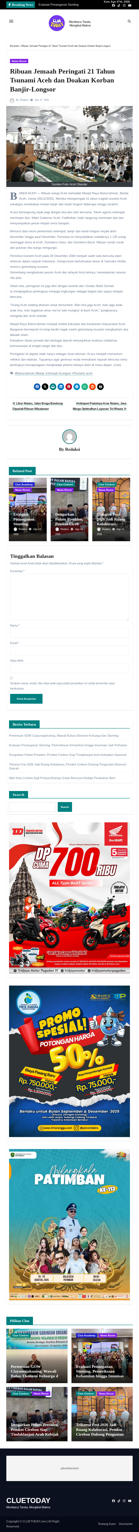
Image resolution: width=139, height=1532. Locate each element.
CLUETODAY (28, 1500)
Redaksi (24, 100)
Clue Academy (24, 484)
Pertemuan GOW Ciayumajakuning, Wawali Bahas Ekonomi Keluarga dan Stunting (64, 735)
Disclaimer (126, 1523)
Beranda (14, 46)
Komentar (17, 571)
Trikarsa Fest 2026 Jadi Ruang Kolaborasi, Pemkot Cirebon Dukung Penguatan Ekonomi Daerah (100, 1431)
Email (14, 643)
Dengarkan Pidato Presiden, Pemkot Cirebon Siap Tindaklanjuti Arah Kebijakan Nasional (68, 754)
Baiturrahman (25, 373)
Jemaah (52, 373)
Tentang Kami (107, 1523)
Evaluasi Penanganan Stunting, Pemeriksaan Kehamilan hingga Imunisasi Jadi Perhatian (68, 745)
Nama (15, 625)
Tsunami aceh (83, 373)
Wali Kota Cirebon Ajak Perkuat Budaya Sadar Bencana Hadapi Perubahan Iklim (62, 778)
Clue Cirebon (65, 484)
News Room (19, 61)
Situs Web (16, 660)
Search (19, 795)
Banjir (41, 373)
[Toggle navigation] (11, 21)
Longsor (65, 373)
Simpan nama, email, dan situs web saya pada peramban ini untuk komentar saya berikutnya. (62, 686)
